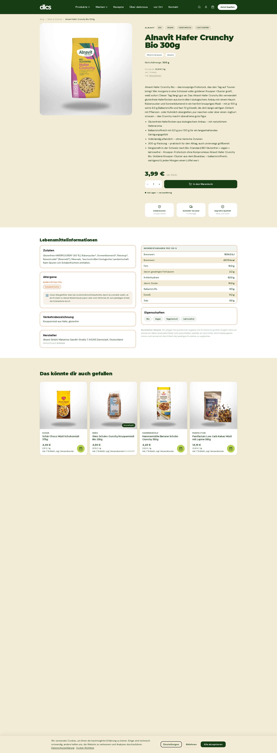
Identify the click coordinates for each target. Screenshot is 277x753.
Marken (100, 7)
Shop (42, 19)
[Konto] (206, 7)
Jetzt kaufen (227, 7)
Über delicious (139, 7)
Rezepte (118, 7)
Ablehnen (191, 744)
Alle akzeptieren (213, 744)
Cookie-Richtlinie (85, 747)
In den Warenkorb (203, 184)
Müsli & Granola (55, 19)
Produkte (81, 7)
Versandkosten (155, 75)
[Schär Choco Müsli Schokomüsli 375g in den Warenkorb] (81, 449)
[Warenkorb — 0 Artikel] (213, 7)
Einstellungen (171, 744)
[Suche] (199, 7)
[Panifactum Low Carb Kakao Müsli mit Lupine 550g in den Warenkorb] (231, 449)
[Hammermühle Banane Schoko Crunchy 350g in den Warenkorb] (181, 449)
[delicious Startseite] (48, 7)
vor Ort (158, 7)
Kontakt (173, 7)
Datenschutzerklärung (62, 747)
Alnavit (170, 55)
